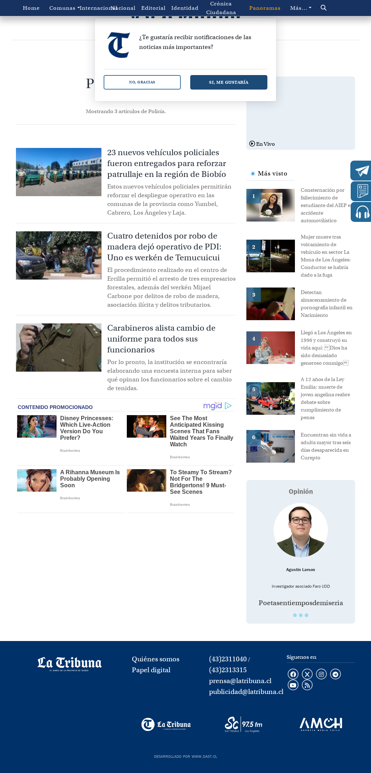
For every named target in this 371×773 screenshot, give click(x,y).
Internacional (93, 8)
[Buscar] (333, 8)
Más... (298, 8)
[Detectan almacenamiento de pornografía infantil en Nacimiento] (273, 303)
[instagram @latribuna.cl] (321, 674)
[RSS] (307, 685)
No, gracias (142, 82)
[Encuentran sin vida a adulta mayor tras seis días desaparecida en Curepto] (273, 445)
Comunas (62, 8)
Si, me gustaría (229, 82)
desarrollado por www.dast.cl (185, 755)
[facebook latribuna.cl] (293, 674)
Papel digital (151, 670)
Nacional (123, 8)
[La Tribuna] (166, 724)
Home (31, 8)
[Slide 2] (301, 615)
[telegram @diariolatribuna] (335, 674)
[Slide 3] (306, 615)
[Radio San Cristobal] (243, 724)
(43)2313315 (228, 670)
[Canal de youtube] (293, 685)
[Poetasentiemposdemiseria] (301, 530)
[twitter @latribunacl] (307, 674)
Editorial (153, 8)
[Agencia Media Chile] (321, 724)
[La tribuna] (69, 666)
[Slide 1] (295, 615)
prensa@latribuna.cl (240, 681)
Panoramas (265, 8)
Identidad (185, 8)
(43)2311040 (228, 659)
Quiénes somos (155, 659)
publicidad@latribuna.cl (246, 691)
